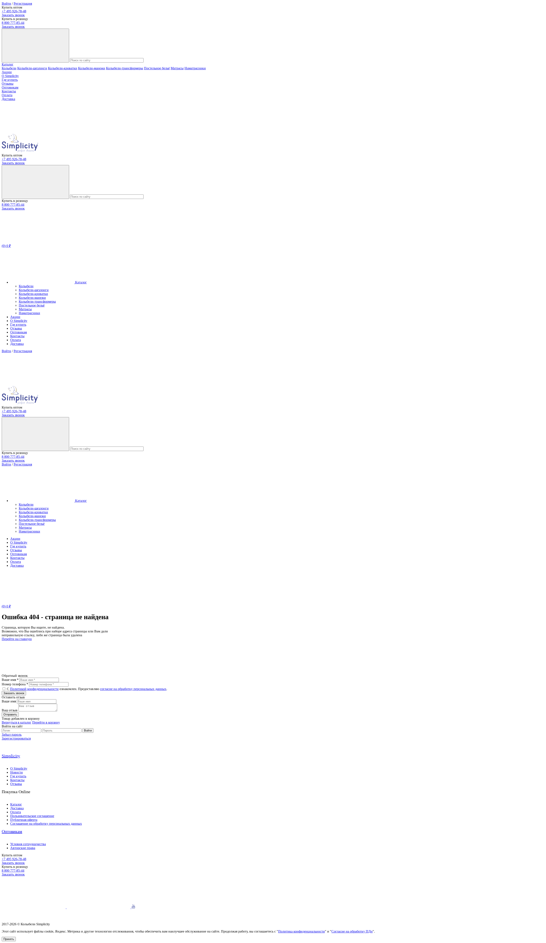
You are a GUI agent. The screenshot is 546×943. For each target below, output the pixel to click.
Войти (6, 3)
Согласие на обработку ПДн (352, 931)
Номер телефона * (15, 684)
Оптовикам (10, 87)
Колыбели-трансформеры (124, 68)
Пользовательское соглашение (32, 816)
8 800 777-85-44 (13, 23)
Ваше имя (9, 701)
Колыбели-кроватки (62, 68)
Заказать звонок (13, 15)
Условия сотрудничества (28, 844)
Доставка (8, 99)
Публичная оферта (23, 820)
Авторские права (22, 848)
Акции (7, 72)
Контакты (9, 91)
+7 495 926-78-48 (14, 11)
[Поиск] (35, 46)
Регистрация (23, 3)
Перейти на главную (17, 639)
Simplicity (11, 755)
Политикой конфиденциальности (34, 689)
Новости (16, 772)
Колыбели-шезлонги (32, 68)
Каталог (7, 64)
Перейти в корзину (46, 722)
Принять (8, 939)
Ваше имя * (10, 680)
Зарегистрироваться (16, 738)
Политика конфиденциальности (301, 931)
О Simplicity (10, 76)
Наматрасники (195, 68)
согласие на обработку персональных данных (133, 689)
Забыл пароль (12, 734)
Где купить (10, 80)
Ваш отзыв (9, 710)
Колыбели (9, 68)
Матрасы (177, 68)
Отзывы (7, 83)
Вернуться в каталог (16, 722)
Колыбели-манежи (91, 68)
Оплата (7, 95)
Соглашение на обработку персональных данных (46, 823)
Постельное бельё (157, 68)
